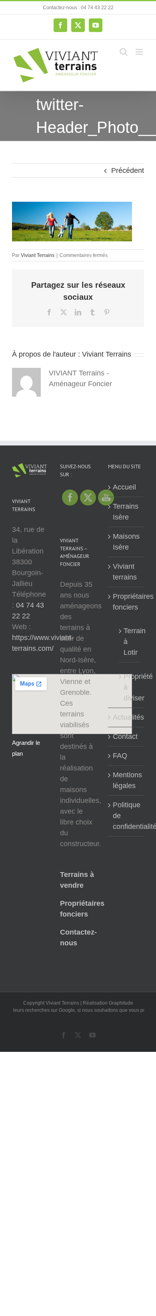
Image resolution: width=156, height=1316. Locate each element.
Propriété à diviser (130, 687)
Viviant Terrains (37, 255)
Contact (125, 736)
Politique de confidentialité (126, 816)
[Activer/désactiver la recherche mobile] (124, 52)
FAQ (120, 756)
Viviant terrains (125, 571)
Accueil (124, 487)
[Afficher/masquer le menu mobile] (140, 52)
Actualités (126, 717)
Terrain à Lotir (130, 641)
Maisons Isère (126, 541)
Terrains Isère (125, 511)
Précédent (127, 171)
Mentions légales (126, 780)
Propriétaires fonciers (126, 601)
